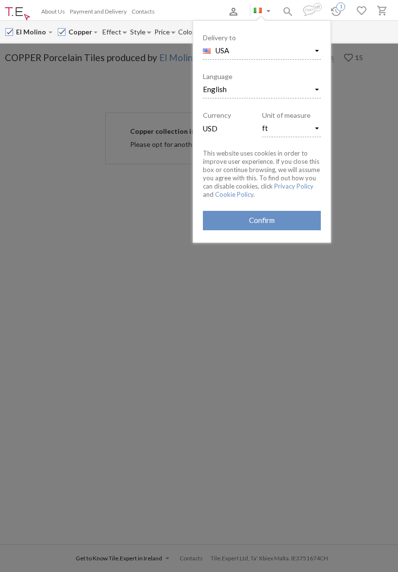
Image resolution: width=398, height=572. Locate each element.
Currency (217, 115)
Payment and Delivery (98, 11)
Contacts (143, 11)
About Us (53, 11)
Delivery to (219, 37)
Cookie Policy (234, 194)
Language (217, 76)
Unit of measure (286, 115)
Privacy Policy (294, 186)
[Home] (17, 14)
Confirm (262, 220)
